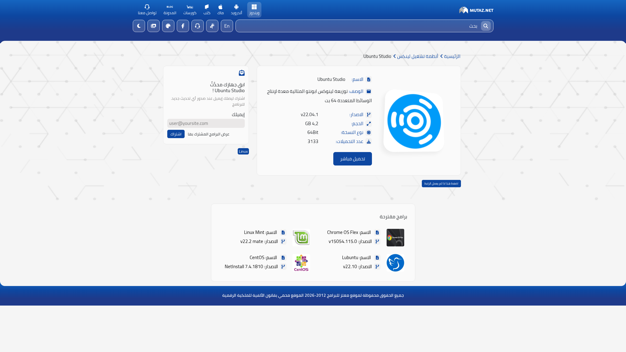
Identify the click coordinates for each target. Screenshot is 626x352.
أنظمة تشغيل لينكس (417, 56)
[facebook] (183, 26)
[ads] (212, 26)
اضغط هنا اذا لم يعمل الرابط (441, 183)
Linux (243, 151)
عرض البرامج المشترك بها (208, 134)
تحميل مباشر (352, 158)
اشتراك (175, 134)
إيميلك (238, 114)
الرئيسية (451, 56)
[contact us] (197, 26)
